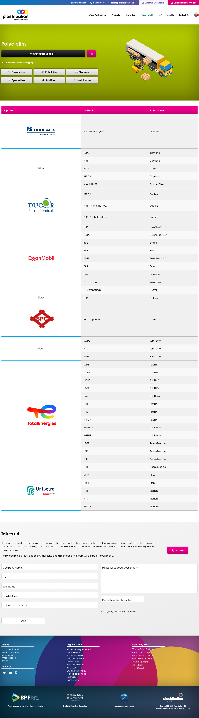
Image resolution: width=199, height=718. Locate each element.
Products (116, 14)
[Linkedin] (16, 673)
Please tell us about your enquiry (121, 567)
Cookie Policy (73, 652)
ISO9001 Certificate (75, 664)
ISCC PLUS (71, 667)
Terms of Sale (73, 680)
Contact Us (183, 14)
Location (8, 577)
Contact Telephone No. (16, 605)
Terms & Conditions (75, 658)
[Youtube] (10, 673)
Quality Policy (73, 661)
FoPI (160, 14)
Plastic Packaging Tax (77, 673)
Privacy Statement (75, 655)
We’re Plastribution (97, 14)
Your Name (10, 586)
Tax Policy (71, 676)
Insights (170, 14)
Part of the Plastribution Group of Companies (173, 708)
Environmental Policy (76, 670)
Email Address (11, 596)
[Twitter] (4, 673)
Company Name (13, 567)
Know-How (130, 14)
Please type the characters (118, 600)
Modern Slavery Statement (79, 649)
